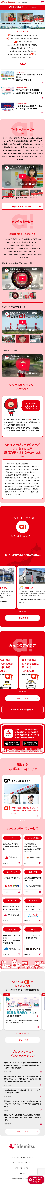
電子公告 (22, 1173)
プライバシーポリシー (22, 1168)
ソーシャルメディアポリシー (22, 1163)
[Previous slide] (16, 611)
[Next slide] (28, 611)
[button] (20, 31)
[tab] (19, 611)
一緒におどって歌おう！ (22, 206)
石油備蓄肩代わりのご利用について (22, 1179)
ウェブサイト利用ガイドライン (22, 1157)
